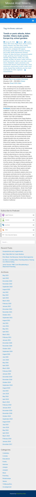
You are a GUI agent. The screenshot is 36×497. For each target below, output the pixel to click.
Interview (5, 464)
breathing (5, 47)
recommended (7, 64)
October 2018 (7, 416)
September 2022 (7, 286)
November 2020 (7, 345)
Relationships (7, 478)
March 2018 (6, 436)
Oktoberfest (11, 63)
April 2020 (6, 365)
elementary (21, 50)
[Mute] (26, 76)
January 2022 (7, 306)
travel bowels (6, 69)
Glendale (5, 57)
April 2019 (6, 399)
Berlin (18, 45)
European (27, 50)
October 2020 (7, 348)
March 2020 (6, 368)
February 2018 (7, 438)
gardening (10, 56)
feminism (25, 52)
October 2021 (7, 315)
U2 (11, 69)
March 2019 (6, 402)
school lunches (15, 66)
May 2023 (5, 275)
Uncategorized (7, 487)
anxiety (25, 43)
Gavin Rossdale (18, 56)
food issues (17, 54)
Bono (21, 45)
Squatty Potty (11, 68)
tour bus (25, 68)
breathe (26, 45)
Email (11, 83)
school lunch (6, 66)
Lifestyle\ (5, 470)
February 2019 (7, 405)
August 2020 (6, 354)
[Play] (5, 76)
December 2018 (7, 410)
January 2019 (7, 407)
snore (29, 66)
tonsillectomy (19, 68)
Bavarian (10, 45)
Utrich (14, 69)
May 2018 (5, 430)
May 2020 (5, 362)
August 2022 (6, 289)
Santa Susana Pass (22, 64)
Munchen (12, 61)
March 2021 (6, 334)
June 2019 (6, 393)
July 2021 (5, 323)
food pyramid (24, 54)
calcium (11, 47)
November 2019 (7, 379)
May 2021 (5, 329)
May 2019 (5, 396)
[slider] (29, 76)
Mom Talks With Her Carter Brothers (13, 254)
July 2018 (5, 424)
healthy (20, 57)
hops (23, 57)
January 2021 (7, 340)
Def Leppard (21, 49)
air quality (28, 42)
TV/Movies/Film (7, 484)
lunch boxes (6, 61)
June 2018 (6, 427)
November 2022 (7, 284)
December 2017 (7, 444)
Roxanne (14, 64)
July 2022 (5, 292)
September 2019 (7, 385)
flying (12, 54)
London (23, 59)
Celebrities (6, 453)
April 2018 (6, 433)
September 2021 (7, 317)
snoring (5, 68)
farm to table (6, 52)
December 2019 (7, 376)
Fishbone (5, 54)
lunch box (28, 59)
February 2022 (7, 303)
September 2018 (7, 419)
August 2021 (6, 320)
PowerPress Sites (21, 493)
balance (5, 45)
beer (15, 45)
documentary (6, 50)
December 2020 (7, 343)
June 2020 (6, 360)
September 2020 (7, 351)
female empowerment (16, 52)
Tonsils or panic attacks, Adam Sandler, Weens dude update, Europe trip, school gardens (16, 35)
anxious (29, 43)
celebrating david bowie (20, 47)
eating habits (14, 50)
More (19, 83)
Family (5, 461)
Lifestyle (5, 467)
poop (27, 63)
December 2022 (7, 281)
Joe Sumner (17, 59)
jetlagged (5, 59)
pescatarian (22, 63)
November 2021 (7, 312)
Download (25, 79)
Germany (25, 56)
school (30, 64)
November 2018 (7, 413)
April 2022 (6, 298)
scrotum (21, 66)
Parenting (5, 475)
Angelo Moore (18, 43)
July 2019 (5, 391)
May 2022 (5, 295)
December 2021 (7, 309)
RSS (15, 83)
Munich (18, 61)
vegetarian (20, 69)
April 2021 (6, 331)
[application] (18, 76)
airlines (5, 43)
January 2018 (7, 441)
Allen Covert (11, 43)
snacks (26, 66)
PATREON (6, 108)
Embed (23, 81)
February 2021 (7, 337)
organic (17, 63)
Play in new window (15, 79)
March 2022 (6, 300)
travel (29, 68)
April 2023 (6, 278)
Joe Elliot (11, 59)
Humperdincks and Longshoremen (13, 251)
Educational (6, 458)
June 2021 (6, 326)
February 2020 (7, 371)
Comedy (20, 42)
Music (4, 473)
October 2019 (7, 382)
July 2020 (5, 357)
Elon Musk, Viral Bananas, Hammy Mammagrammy (18, 257)
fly (9, 54)
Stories (5, 481)
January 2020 (7, 374)
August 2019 (6, 388)
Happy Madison (13, 57)
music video (24, 61)
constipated (15, 49)
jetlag (26, 57)
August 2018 (6, 421)
